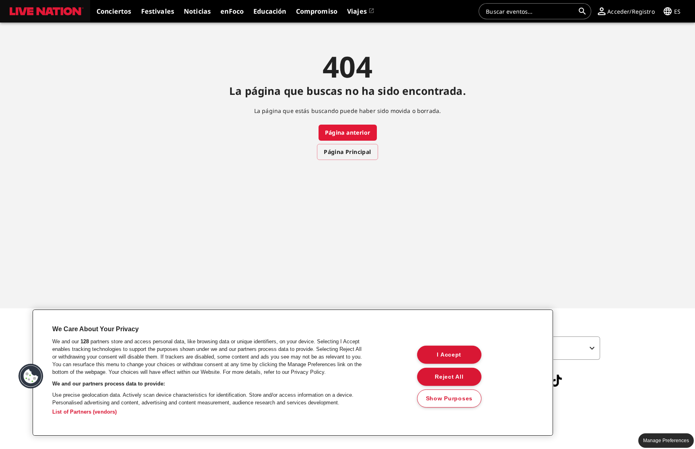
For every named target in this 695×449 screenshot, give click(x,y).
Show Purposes (449, 398)
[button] (45, 11)
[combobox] (530, 11)
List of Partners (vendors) (84, 412)
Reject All (449, 376)
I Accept (449, 354)
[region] (292, 372)
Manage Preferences (666, 440)
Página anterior (347, 132)
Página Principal (347, 152)
